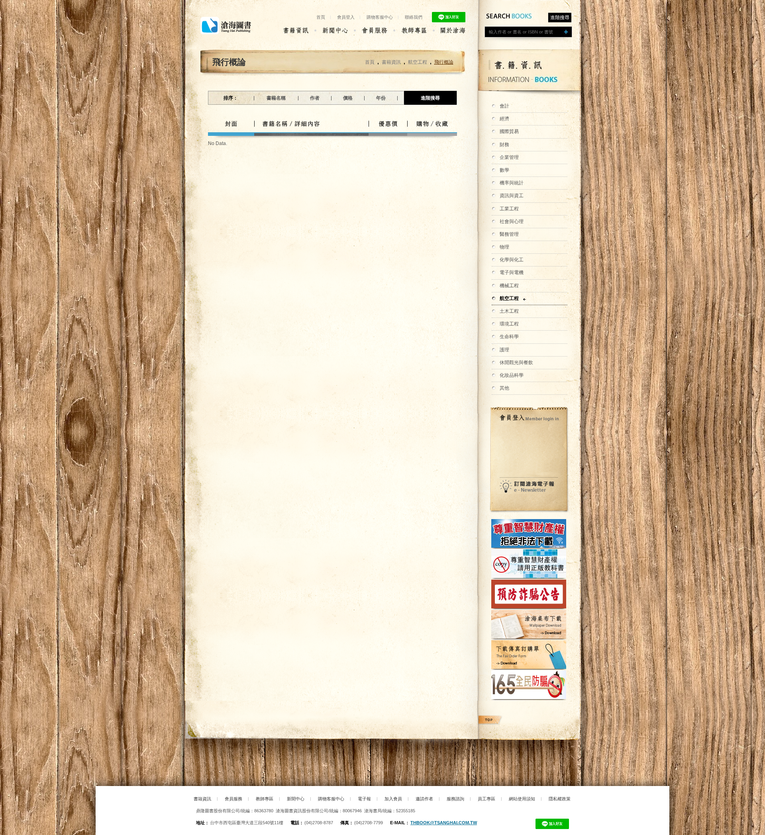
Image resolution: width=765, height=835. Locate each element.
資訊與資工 (512, 195)
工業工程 (509, 209)
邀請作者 (424, 798)
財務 (504, 144)
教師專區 (264, 798)
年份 (381, 98)
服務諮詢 (455, 798)
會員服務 (233, 798)
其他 (504, 388)
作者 (315, 98)
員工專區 (486, 798)
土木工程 (509, 311)
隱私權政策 (560, 798)
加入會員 (393, 798)
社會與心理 (512, 221)
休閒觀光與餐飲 (516, 362)
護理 (504, 350)
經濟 (504, 119)
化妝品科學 (512, 375)
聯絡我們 (413, 17)
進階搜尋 (559, 17)
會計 (504, 106)
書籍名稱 (276, 98)
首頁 (320, 17)
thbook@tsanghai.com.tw (443, 822)
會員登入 (346, 17)
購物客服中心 (380, 17)
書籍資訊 (391, 62)
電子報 (364, 798)
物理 (504, 247)
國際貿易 (509, 131)
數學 (504, 170)
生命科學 (509, 336)
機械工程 (509, 285)
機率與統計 (512, 183)
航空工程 (509, 298)
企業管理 (509, 157)
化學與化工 (512, 260)
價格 (348, 98)
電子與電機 (512, 272)
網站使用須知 (522, 798)
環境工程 (509, 324)
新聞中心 (295, 798)
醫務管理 (509, 234)
